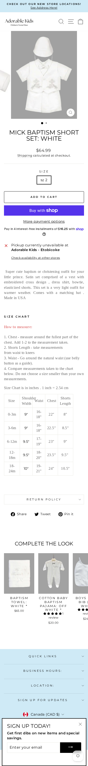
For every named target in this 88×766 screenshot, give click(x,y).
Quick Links (43, 656)
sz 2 (44, 180)
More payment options (44, 221)
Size (44, 171)
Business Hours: (42, 670)
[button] (52, 613)
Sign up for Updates (43, 700)
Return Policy (44, 499)
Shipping (24, 155)
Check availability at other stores (35, 257)
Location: (43, 685)
